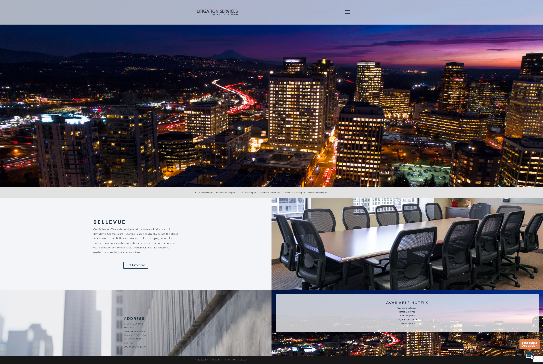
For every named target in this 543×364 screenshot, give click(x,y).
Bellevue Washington (225, 193)
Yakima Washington (247, 193)
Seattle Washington (204, 193)
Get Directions (135, 265)
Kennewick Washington (294, 193)
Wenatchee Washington (270, 193)
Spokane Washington (317, 193)
